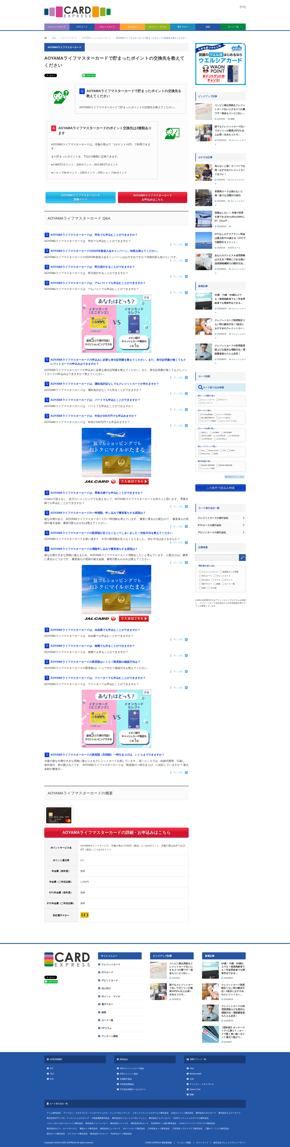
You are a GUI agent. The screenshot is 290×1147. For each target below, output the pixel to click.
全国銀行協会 (126, 1079)
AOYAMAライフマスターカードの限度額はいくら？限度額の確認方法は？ (95, 661)
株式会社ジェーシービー (97, 1123)
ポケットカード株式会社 (134, 1128)
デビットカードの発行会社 (212, 532)
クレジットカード (57, 27)
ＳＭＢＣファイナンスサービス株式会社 (197, 1123)
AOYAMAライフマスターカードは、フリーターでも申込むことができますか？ (98, 677)
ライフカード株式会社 (77, 1134)
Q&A (204, 588)
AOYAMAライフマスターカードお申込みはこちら (152, 197)
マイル (217, 580)
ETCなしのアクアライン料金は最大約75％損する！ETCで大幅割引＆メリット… (230, 238)
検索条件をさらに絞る (235, 477)
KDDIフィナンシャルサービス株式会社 (191, 1118)
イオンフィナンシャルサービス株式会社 (150, 1113)
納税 (208, 27)
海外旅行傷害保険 (208, 465)
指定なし (204, 432)
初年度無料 (228, 432)
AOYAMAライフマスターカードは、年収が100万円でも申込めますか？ (94, 415)
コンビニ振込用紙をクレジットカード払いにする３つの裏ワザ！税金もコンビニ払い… (230, 109)
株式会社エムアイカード (230, 1113)
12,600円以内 (206, 439)
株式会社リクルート (99, 1134)
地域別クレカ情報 (230, 572)
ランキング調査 (184, 1142)
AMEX (232, 450)
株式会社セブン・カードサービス (62, 1128)
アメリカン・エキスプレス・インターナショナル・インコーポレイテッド (96, 1113)
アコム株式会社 (54, 1113)
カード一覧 (233, 27)
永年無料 (215, 432)
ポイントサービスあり (229, 421)
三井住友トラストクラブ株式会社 (187, 1128)
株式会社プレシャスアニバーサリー (229, 1142)
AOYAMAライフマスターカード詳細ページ (80, 197)
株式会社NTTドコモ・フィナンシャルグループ (68, 1118)
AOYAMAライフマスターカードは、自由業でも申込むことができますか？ (95, 629)
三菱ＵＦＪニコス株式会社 (217, 1128)
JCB (224, 450)
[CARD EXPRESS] (77, 11)
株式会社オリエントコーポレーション (129, 1118)
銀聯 (216, 454)
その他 (213, 588)
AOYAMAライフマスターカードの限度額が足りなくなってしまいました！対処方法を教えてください (112, 533)
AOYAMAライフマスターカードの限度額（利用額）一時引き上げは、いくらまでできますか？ (107, 754)
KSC (52, 1079)
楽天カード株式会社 (56, 1134)
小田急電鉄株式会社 (100, 1118)
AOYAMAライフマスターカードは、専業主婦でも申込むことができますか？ (97, 492)
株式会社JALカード (140, 1123)
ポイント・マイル (157, 27)
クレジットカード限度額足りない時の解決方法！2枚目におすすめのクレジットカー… (230, 324)
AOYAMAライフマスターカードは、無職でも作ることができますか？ (94, 645)
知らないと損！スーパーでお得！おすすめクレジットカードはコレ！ (230, 170)
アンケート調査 (110, 1036)
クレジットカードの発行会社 (213, 518)
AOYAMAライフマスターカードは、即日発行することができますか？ (93, 266)
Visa (203, 450)
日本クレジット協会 (129, 1074)
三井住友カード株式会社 (159, 1128)
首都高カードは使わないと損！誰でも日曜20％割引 (229, 193)
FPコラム (107, 1028)
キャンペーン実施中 (208, 421)
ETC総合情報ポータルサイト (133, 1089)
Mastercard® (214, 450)
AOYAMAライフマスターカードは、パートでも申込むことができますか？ (95, 399)
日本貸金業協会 (127, 1084)
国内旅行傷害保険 (225, 465)
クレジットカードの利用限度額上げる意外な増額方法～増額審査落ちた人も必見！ (230, 349)
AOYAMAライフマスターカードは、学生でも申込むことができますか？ (94, 234)
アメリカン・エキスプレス (202, 1084)
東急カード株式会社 (89, 1128)
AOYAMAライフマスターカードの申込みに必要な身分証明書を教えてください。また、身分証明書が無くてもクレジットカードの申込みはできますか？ (118, 361)
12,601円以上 (221, 439)
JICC (52, 1074)
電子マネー (182, 27)
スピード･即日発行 (224, 414)
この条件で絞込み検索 (220, 488)
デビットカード (107, 27)
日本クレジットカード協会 (132, 1068)
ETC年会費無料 (207, 414)
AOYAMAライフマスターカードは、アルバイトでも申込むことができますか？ (98, 283)
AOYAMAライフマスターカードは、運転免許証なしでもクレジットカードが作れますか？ (105, 383)
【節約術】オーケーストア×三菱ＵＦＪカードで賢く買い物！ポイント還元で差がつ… (233, 1032)
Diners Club (205, 454)
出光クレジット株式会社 (182, 1113)
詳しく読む (178, 244)
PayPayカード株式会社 (121, 1134)
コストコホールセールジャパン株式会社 (65, 1123)
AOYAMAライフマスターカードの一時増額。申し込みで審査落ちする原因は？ (98, 512)
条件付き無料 (206, 436)
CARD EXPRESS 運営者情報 (158, 1142)
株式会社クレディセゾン (160, 1118)
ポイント (229, 580)
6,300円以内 (234, 436)
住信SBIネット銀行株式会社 (163, 1123)
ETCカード (82, 27)
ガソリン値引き (225, 418)
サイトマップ (202, 1142)
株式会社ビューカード (110, 1128)
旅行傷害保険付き (208, 418)
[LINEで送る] (89, 76)
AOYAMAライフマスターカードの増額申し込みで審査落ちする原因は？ (94, 548)
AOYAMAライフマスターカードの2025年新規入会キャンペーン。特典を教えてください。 (105, 250)
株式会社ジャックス (119, 1123)
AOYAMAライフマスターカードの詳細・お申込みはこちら (116, 832)
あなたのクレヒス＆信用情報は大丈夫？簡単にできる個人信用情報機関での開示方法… (230, 259)
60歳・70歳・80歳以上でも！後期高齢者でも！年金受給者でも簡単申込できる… (230, 298)
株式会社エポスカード (206, 1113)
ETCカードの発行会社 (209, 525)
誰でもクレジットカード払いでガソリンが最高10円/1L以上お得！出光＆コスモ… (230, 130)
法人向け (132, 27)
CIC (51, 1068)
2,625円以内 (220, 436)
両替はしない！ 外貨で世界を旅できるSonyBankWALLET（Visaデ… (230, 216)
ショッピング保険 (208, 468)
